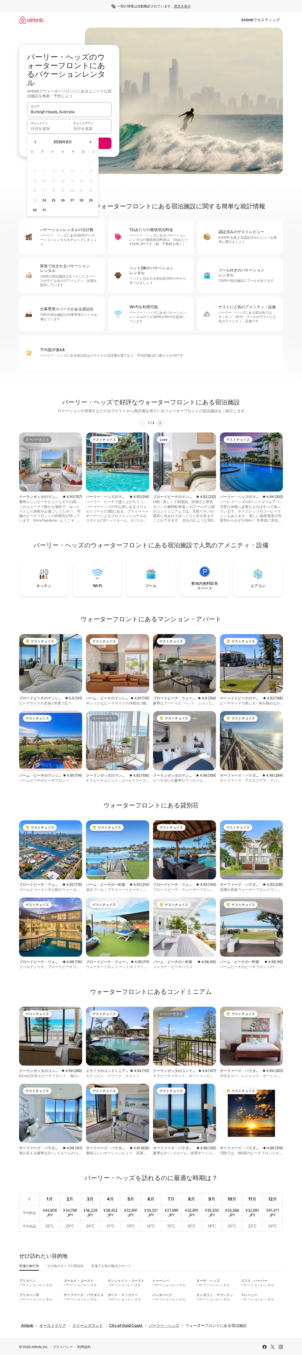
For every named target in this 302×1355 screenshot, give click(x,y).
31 (44, 210)
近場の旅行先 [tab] (29, 1266)
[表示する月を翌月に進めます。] (90, 142)
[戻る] (142, 423)
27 (72, 200)
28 (81, 200)
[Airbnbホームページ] (31, 19)
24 (44, 200)
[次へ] (160, 423)
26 (63, 200)
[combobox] (69, 112)
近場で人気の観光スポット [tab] (111, 1266)
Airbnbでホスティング (260, 19)
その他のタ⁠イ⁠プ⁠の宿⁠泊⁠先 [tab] (65, 1266)
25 (53, 200)
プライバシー (63, 1347)
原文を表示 (182, 6)
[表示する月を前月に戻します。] (35, 142)
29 (91, 200)
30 (35, 210)
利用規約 (84, 1347)
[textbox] (48, 128)
